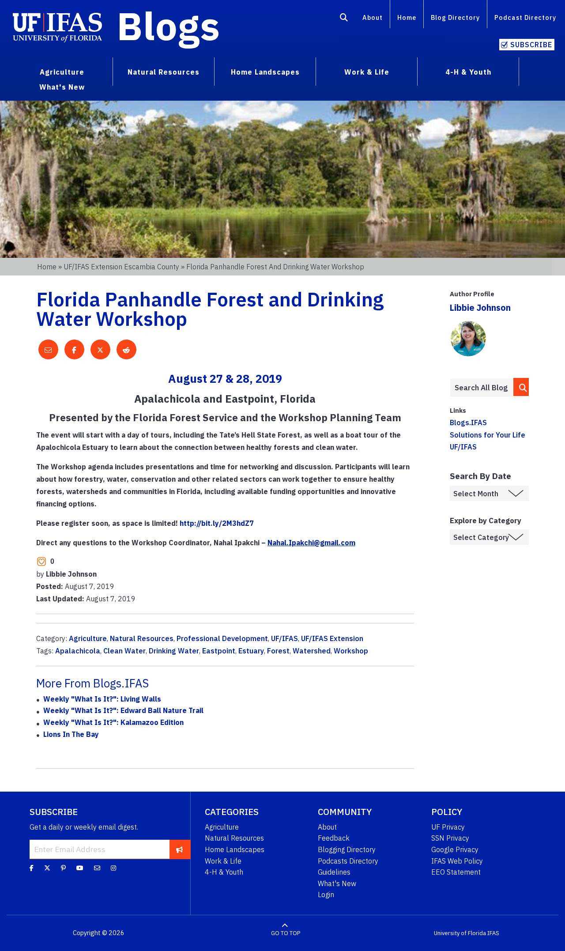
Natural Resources (141, 638)
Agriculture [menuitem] (62, 72)
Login (326, 894)
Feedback (334, 838)
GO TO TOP (285, 933)
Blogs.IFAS (468, 422)
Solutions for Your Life (487, 434)
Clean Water (124, 650)
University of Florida (460, 933)
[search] (521, 387)
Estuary (251, 650)
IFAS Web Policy (457, 861)
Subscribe (531, 44)
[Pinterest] (63, 868)
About (372, 17)
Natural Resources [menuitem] (164, 72)
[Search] (344, 19)
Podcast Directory (525, 17)
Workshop (351, 650)
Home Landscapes (234, 849)
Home (406, 17)
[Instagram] (113, 868)
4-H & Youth (224, 872)
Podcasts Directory (348, 861)
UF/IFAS (284, 638)
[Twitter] (47, 868)
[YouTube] (79, 868)
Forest (278, 650)
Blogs (168, 25)
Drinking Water (174, 650)
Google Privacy (454, 849)
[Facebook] (32, 868)
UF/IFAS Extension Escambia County (121, 266)
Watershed (312, 650)
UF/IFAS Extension (332, 638)
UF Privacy (448, 827)
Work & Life (223, 861)
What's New (337, 883)
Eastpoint (218, 650)
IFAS (493, 933)
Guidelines (334, 872)
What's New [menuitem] (62, 87)
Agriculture (88, 638)
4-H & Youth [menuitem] (468, 72)
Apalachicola (77, 650)
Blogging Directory (347, 849)
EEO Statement (456, 872)
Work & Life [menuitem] (366, 72)
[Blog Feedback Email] (97, 868)
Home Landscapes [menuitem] (265, 72)
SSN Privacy (450, 838)
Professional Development (222, 638)
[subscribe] (179, 849)
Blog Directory (455, 17)
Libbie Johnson (480, 307)
